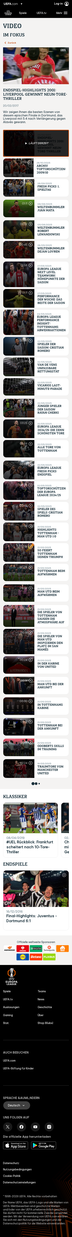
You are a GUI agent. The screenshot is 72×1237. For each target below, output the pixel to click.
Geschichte (45, 1007)
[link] (23, 13)
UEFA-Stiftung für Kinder (18, 1068)
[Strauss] (23, 948)
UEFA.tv (8, 999)
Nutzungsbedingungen (17, 1169)
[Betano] (36, 957)
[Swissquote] (49, 948)
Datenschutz (11, 1163)
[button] (61, 13)
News (41, 999)
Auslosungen (11, 1007)
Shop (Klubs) (45, 1023)
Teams (42, 991)
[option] (36, 143)
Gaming (8, 1015)
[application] (36, 65)
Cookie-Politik (12, 1175)
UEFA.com (9, 1060)
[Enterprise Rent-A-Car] (36, 948)
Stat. (6, 1023)
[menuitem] (25, 13)
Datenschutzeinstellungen (19, 1182)
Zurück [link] (12, 42)
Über (41, 1015)
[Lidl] (23, 957)
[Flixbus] (49, 957)
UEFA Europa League (8, 12)
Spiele (7, 991)
